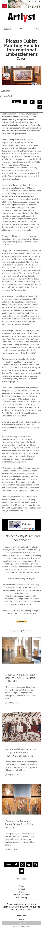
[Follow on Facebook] (16, 864)
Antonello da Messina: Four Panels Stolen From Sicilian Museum (20, 824)
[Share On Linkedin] (32, 102)
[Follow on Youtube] (29, 864)
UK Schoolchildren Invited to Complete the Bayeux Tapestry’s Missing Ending (20, 752)
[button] (37, 28)
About (21, 886)
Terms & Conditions (21, 894)
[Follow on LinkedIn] (21, 871)
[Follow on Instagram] (35, 864)
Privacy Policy (21, 897)
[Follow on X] (22, 864)
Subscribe (8, 29)
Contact (21, 889)
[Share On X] (39, 102)
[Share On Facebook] (25, 102)
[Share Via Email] (39, 107)
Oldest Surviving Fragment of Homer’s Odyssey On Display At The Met (20, 677)
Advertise (21, 892)
